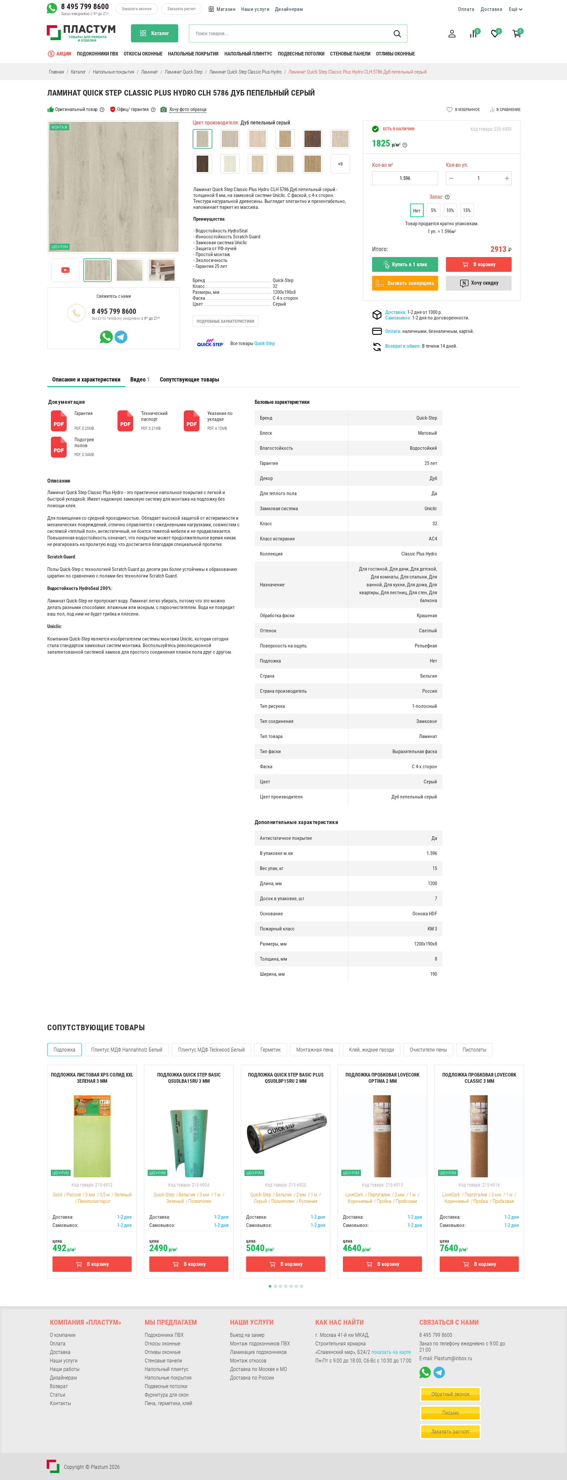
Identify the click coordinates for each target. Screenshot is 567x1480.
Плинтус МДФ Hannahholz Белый (126, 1050)
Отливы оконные (395, 54)
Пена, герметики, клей (168, 1403)
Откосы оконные (143, 54)
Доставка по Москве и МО (258, 1369)
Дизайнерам (289, 9)
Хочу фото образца (188, 109)
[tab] (86, 379)
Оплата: (393, 331)
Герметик (271, 1050)
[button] (452, 34)
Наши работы (64, 1369)
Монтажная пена (314, 1050)
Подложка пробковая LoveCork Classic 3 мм (479, 1078)
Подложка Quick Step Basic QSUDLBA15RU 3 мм (189, 1078)
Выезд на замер (247, 1335)
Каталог (78, 72)
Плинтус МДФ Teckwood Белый (211, 1050)
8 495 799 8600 (85, 6)
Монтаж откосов (248, 1361)
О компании (62, 1335)
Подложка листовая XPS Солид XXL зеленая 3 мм (92, 1078)
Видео (140, 379)
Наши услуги (255, 9)
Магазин (226, 9)
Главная (56, 72)
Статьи (57, 1395)
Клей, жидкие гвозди (371, 1050)
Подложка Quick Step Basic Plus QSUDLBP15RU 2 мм (286, 1078)
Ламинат (149, 72)
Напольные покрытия (193, 54)
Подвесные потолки (301, 54)
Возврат (59, 1386)
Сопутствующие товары (189, 379)
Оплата (466, 9)
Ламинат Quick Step (183, 72)
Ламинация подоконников (258, 1352)
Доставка (491, 9)
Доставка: (395, 312)
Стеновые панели (350, 54)
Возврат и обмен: (403, 346)
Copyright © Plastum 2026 (92, 1467)
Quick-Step (264, 343)
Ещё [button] (513, 9)
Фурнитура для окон (167, 1395)
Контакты (60, 1403)
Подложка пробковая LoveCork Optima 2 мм (382, 1078)
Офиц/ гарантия (133, 109)
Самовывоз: (398, 318)
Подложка (64, 1050)
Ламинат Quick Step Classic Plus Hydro (245, 72)
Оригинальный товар (76, 109)
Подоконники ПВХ (97, 54)
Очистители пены (428, 1050)
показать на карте (391, 1352)
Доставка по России (252, 1378)
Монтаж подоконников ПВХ (260, 1343)
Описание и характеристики (86, 379)
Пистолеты (474, 1050)
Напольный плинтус (248, 54)
